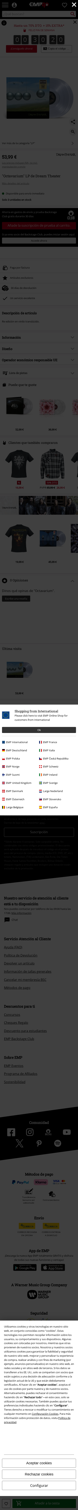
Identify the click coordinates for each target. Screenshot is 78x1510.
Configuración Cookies (45, 1414)
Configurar (39, 1485)
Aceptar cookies (39, 1463)
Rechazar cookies (39, 1474)
